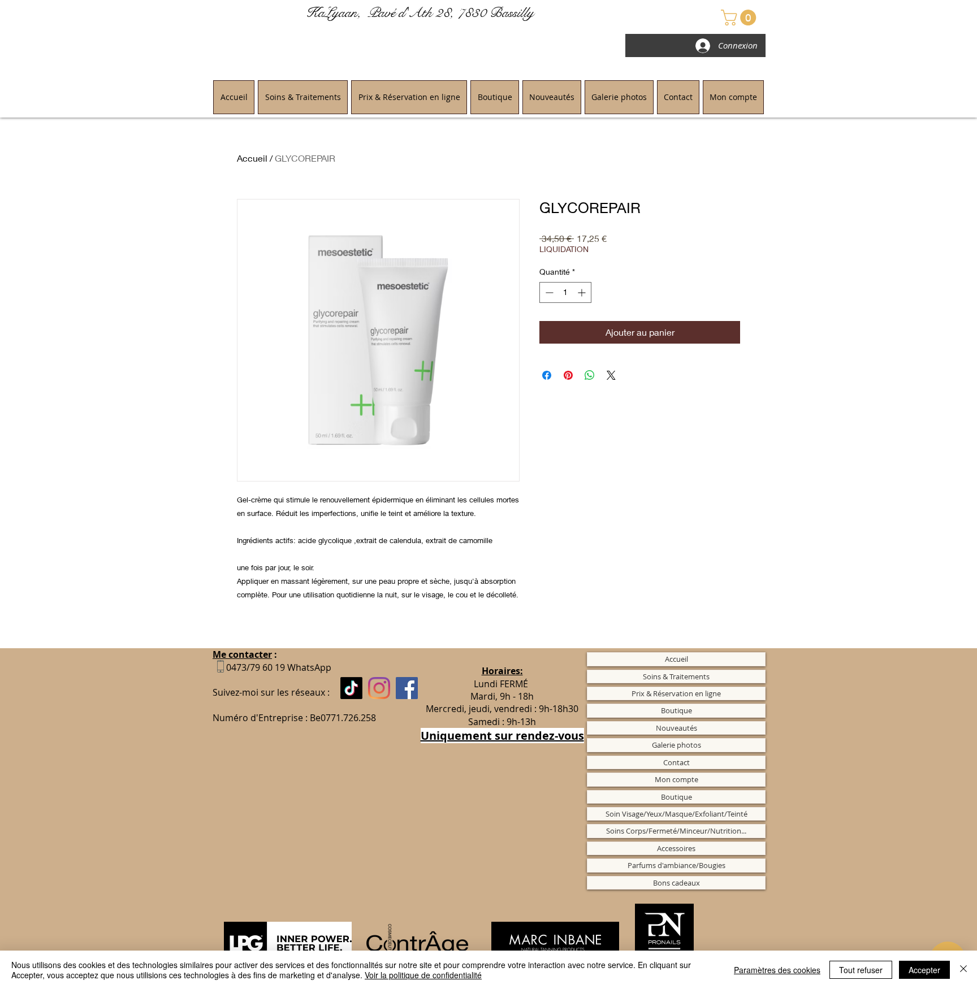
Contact (676, 762)
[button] (740, 17)
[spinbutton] (565, 292)
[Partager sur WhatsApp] (589, 375)
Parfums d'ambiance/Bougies (676, 865)
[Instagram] (379, 688)
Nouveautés (676, 728)
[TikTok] (351, 688)
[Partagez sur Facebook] (547, 375)
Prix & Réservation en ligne (676, 693)
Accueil (252, 158)
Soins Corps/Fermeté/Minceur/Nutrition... (676, 831)
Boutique (676, 710)
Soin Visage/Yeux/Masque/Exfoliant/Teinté (676, 814)
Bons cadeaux (676, 883)
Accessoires (676, 848)
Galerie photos (676, 745)
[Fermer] (963, 970)
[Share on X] (611, 375)
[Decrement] (548, 292)
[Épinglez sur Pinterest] (568, 375)
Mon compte (676, 779)
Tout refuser (861, 969)
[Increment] (583, 292)
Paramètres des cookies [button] (777, 969)
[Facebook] (407, 688)
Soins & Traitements (676, 676)
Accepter (924, 969)
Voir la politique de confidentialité (423, 975)
